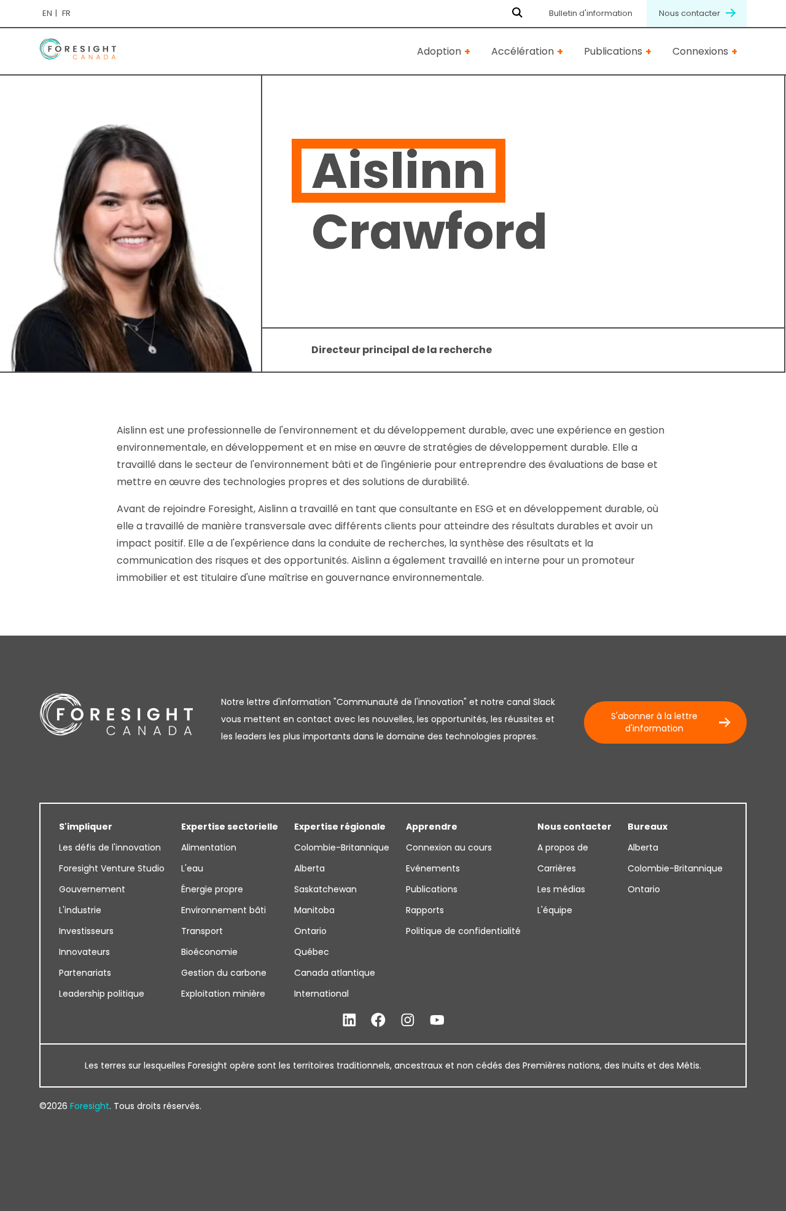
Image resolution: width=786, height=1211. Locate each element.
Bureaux (647, 826)
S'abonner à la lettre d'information (654, 722)
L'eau (192, 868)
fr (66, 13)
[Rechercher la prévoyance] (517, 13)
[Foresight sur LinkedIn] (349, 1020)
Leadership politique (101, 993)
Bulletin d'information (590, 13)
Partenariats (85, 973)
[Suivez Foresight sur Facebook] (378, 1020)
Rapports (425, 910)
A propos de (562, 847)
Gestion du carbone (224, 973)
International (321, 993)
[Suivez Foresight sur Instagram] (407, 1020)
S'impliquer (85, 826)
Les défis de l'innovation (110, 847)
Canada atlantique (334, 973)
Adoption (439, 51)
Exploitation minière (223, 993)
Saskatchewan (325, 889)
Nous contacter (690, 13)
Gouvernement (92, 889)
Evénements (433, 868)
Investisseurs (86, 931)
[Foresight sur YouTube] (437, 1020)
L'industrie (80, 910)
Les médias (561, 889)
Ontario (310, 931)
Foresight (89, 1106)
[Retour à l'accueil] (77, 51)
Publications (613, 51)
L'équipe (554, 910)
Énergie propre (212, 889)
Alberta (309, 868)
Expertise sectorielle (229, 826)
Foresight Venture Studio (112, 868)
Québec (311, 952)
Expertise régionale (340, 826)
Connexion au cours (449, 847)
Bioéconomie (209, 952)
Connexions (700, 51)
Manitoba (314, 910)
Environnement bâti (223, 910)
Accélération (522, 51)
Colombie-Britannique (341, 847)
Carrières (556, 868)
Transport (202, 931)
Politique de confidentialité (463, 931)
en (47, 13)
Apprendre (431, 826)
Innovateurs (84, 952)
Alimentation (208, 847)
